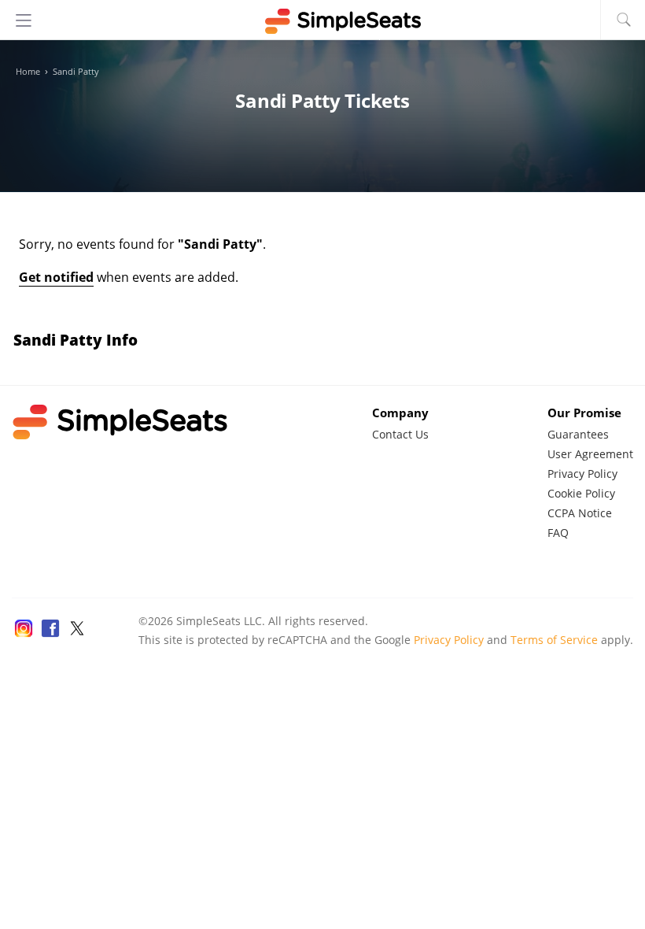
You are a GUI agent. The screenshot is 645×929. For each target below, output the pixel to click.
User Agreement (590, 453)
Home (28, 71)
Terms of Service (554, 639)
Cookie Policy (581, 493)
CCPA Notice (579, 512)
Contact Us (400, 434)
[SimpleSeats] (322, 21)
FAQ (558, 532)
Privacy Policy (582, 473)
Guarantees (578, 434)
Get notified (56, 277)
